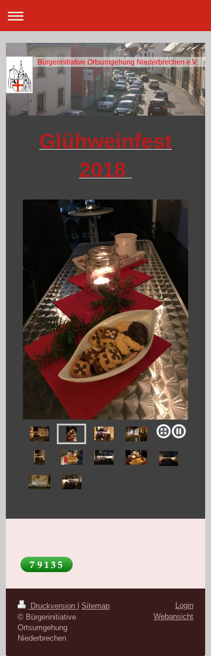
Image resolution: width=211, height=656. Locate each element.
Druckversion (52, 605)
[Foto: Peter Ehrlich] (136, 434)
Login (184, 605)
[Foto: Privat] (105, 309)
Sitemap (95, 605)
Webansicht (173, 616)
